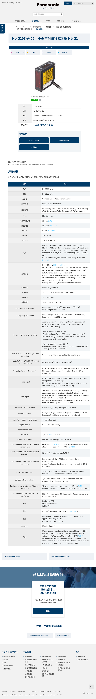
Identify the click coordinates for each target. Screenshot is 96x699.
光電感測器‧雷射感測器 (31, 661)
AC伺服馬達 (81, 657)
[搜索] (61, 14)
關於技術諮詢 (34, 140)
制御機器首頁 (20, 21)
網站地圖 (4, 691)
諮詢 (67, 3)
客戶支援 (60, 21)
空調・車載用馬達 (83, 660)
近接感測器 (28, 674)
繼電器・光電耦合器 (9, 657)
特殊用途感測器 (30, 677)
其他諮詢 (34, 147)
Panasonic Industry (22, 27)
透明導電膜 (7, 669)
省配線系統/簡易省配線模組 (47, 661)
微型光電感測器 (30, 665)
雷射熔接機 (61, 660)
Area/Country (90, 693)
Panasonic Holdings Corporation (49, 691)
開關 (5, 663)
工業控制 (49, 27)
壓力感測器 (45, 671)
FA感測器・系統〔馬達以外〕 (39, 635)
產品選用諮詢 (64, 140)
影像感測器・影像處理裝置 (64, 669)
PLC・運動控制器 (47, 665)
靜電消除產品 (62, 657)
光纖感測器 (28, 657)
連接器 (6, 660)
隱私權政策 (21, 691)
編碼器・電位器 (8, 666)
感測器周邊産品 (46, 657)
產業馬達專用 (62, 635)
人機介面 (44, 668)
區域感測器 (28, 671)
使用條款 (13, 691)
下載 (48, 21)
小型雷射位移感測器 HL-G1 (43, 125)
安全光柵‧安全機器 (31, 668)
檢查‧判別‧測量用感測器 (63, 27)
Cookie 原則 (32, 691)
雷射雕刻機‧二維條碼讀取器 (64, 664)
